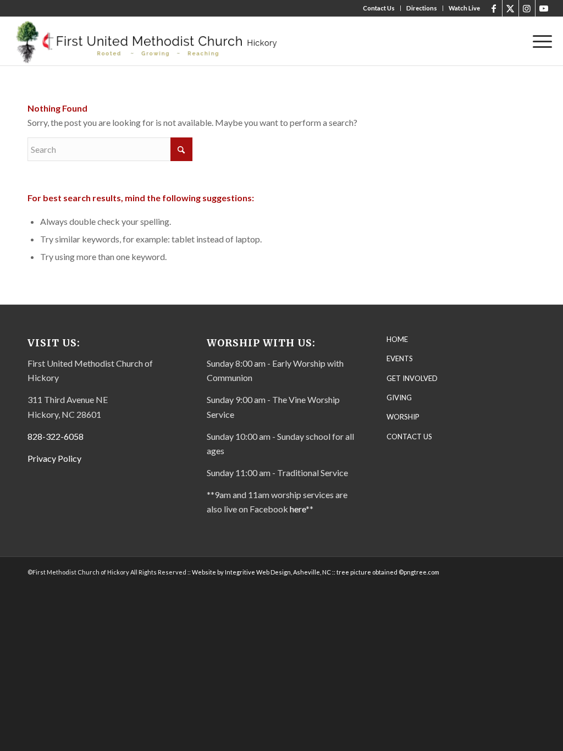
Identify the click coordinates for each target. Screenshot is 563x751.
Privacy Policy (54, 458)
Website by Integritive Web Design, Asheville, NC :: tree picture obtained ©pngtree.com (315, 572)
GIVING (399, 397)
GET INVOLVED (412, 378)
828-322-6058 (55, 436)
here (298, 509)
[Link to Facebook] (494, 8)
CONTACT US (409, 436)
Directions (421, 8)
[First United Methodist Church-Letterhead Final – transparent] (156, 41)
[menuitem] (379, 8)
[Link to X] (510, 8)
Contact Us (379, 8)
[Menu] (539, 41)
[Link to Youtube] (544, 8)
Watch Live (464, 8)
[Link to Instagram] (527, 8)
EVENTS (400, 358)
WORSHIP (403, 416)
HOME (397, 339)
